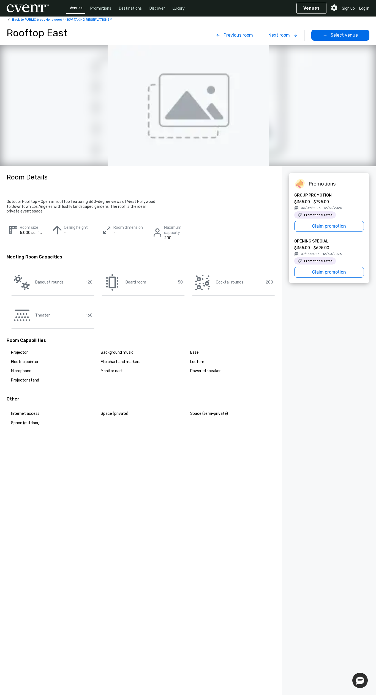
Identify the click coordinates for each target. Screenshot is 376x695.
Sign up (348, 8)
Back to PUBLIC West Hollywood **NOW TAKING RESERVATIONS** (62, 19)
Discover (157, 8)
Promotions (100, 8)
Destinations (130, 8)
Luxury (179, 8)
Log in (364, 8)
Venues (76, 8)
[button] (360, 680)
